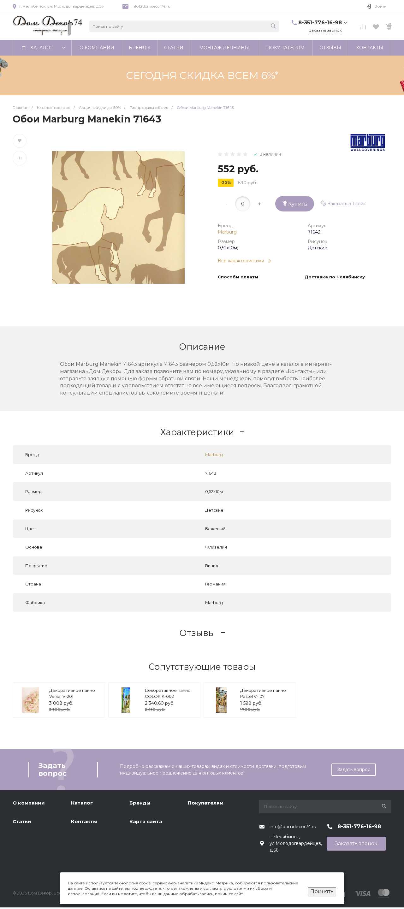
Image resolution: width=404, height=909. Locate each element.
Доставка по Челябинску (335, 277)
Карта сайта (145, 821)
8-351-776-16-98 (320, 23)
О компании (29, 803)
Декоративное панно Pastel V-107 (263, 693)
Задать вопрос (353, 769)
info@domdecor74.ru (151, 6)
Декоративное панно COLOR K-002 (168, 693)
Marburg (227, 232)
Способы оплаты (238, 277)
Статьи (22, 821)
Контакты (84, 821)
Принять (322, 891)
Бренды (140, 803)
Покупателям (205, 803)
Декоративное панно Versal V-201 (72, 693)
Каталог (82, 803)
